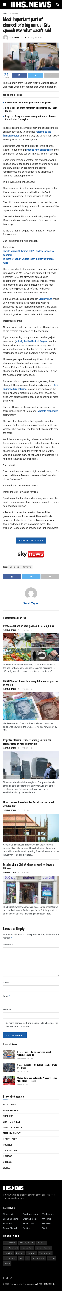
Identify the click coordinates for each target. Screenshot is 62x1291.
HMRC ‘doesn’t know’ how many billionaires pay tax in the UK (31, 109)
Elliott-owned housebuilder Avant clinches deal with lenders (28, 804)
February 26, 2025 (26, 1059)
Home (5, 13)
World (6, 1168)
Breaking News (11, 1110)
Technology (10, 1150)
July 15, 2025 (36, 37)
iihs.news (14, 1284)
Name (7, 982)
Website (7, 1009)
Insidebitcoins (43, 1248)
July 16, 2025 (24, 630)
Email (7, 996)
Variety (51, 1258)
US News (7, 1162)
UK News (7, 1156)
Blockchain (9, 1104)
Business (14, 13)
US (27, 1258)
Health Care (10, 1139)
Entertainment (12, 1133)
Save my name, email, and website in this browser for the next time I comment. (32, 1024)
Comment (9, 944)
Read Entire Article (31, 540)
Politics (7, 1145)
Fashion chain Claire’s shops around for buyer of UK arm (29, 866)
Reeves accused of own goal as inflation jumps (28, 102)
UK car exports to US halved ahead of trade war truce (37, 1066)
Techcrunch (45, 1253)
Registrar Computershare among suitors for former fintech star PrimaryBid (30, 117)
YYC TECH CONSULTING (44, 1284)
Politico (20, 1253)
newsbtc (8, 1253)
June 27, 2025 (24, 1071)
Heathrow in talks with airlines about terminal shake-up (34, 1053)
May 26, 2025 (23, 1085)
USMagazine (38, 1258)
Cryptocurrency (12, 1127)
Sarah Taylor (19, 37)
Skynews (27, 567)
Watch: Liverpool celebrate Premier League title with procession (37, 1079)
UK (21, 1258)
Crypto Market (11, 1122)
